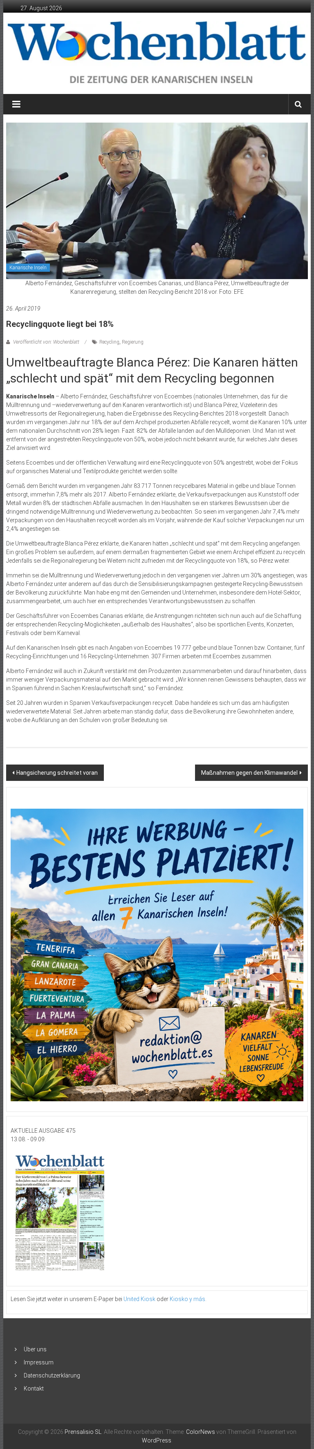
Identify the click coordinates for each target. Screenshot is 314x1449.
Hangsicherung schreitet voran (57, 772)
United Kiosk (139, 1299)
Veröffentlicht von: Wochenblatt (46, 342)
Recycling (109, 342)
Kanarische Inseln (28, 268)
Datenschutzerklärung (52, 1375)
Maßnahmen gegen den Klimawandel (249, 772)
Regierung (133, 342)
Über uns (35, 1349)
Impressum (39, 1362)
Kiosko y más (187, 1299)
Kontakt (34, 1388)
